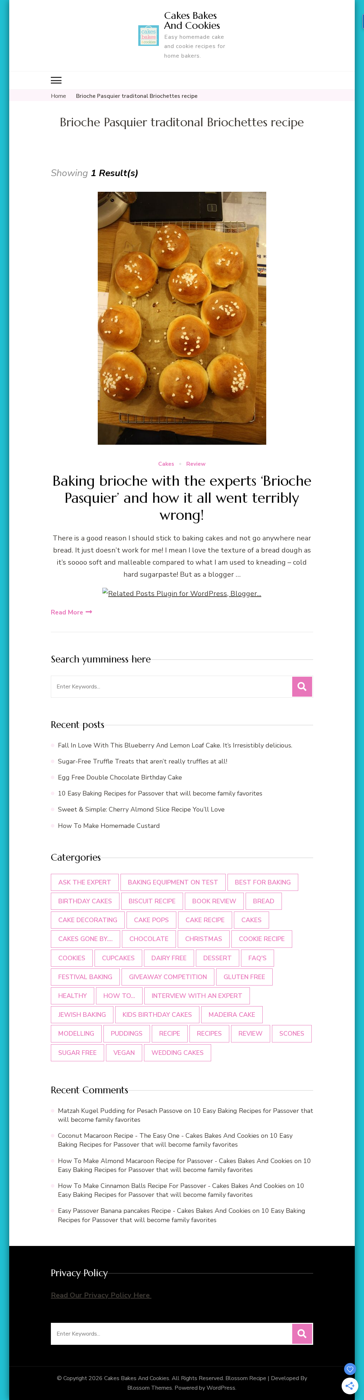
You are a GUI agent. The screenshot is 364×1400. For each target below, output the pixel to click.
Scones (291, 1033)
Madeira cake (232, 1014)
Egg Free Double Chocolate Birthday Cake (122, 777)
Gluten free (244, 977)
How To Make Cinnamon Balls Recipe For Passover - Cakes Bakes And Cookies (172, 1186)
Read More (67, 612)
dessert (217, 958)
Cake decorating (87, 920)
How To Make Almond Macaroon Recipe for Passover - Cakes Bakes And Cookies (175, 1161)
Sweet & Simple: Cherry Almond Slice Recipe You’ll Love (141, 809)
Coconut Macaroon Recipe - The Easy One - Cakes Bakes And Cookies (158, 1135)
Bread (263, 901)
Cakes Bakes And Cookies (192, 20)
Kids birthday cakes (157, 1014)
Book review (214, 901)
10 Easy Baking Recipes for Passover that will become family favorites (160, 793)
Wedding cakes (177, 1052)
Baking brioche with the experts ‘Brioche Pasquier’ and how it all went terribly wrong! (182, 497)
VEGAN (124, 1052)
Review (195, 464)
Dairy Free (169, 958)
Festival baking (85, 977)
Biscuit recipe (152, 901)
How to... (119, 996)
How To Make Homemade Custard (109, 825)
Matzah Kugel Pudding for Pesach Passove (120, 1110)
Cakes (166, 464)
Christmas (203, 939)
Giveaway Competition (168, 977)
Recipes (209, 1033)
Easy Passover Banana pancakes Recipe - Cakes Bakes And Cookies (154, 1210)
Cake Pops (151, 920)
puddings (127, 1033)
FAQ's (257, 958)
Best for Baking (263, 882)
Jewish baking (82, 1014)
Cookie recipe (262, 939)
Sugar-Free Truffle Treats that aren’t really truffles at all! (142, 761)
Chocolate (148, 939)
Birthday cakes (85, 901)
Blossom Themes (149, 1388)
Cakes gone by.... (85, 939)
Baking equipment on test (173, 882)
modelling (76, 1033)
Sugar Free (77, 1052)
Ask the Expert (84, 882)
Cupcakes (118, 958)
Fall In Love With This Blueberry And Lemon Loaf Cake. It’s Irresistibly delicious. (175, 745)
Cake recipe (205, 920)
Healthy (72, 996)
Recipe (169, 1033)
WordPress (221, 1388)
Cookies (71, 958)
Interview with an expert (197, 996)
